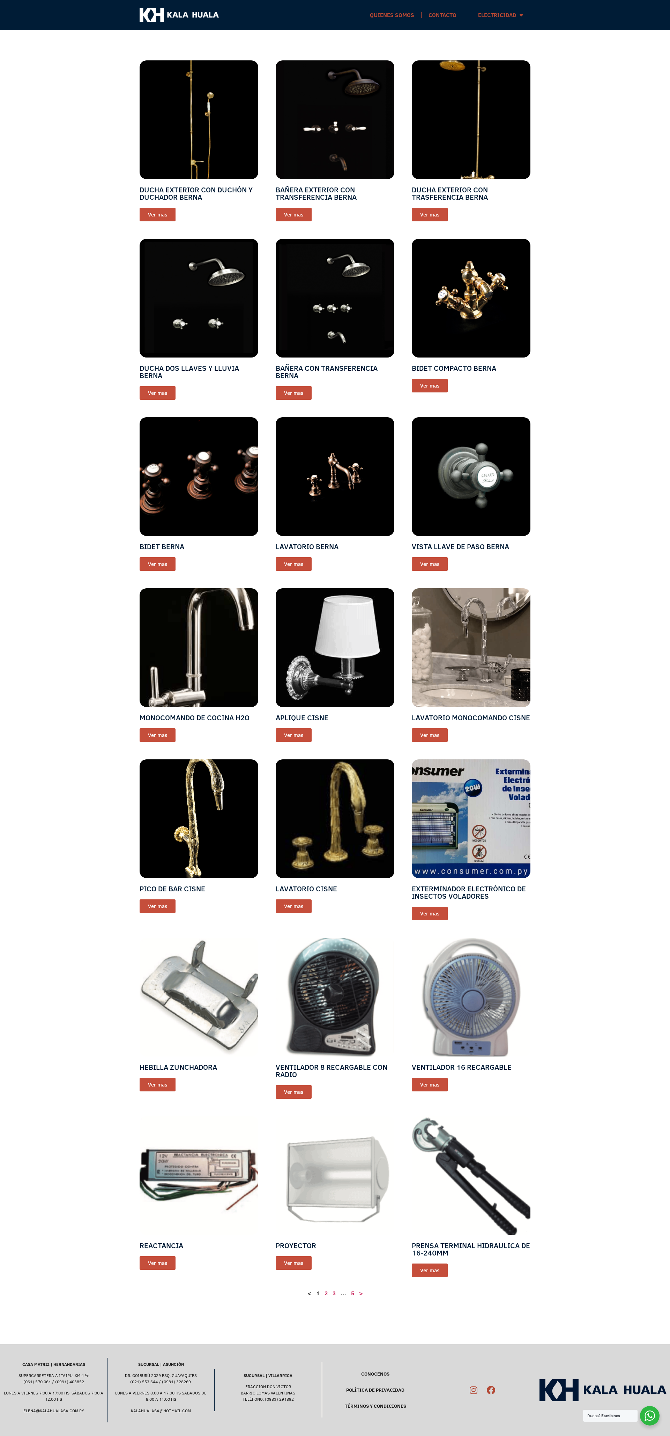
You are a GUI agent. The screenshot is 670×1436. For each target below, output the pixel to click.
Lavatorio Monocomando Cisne (471, 717)
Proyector (296, 1245)
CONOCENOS (375, 1373)
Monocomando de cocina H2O (195, 717)
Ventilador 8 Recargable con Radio (331, 1071)
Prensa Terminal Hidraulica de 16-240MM (471, 1249)
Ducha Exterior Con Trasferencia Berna (450, 193)
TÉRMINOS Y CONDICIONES (375, 1405)
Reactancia (161, 1245)
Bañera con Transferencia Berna (327, 372)
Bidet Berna (162, 546)
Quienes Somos (392, 15)
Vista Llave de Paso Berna (460, 546)
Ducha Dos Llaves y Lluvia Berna (189, 372)
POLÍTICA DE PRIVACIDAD (375, 1389)
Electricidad (497, 15)
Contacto (442, 15)
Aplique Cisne (302, 717)
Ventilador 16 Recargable (462, 1067)
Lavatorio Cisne (306, 888)
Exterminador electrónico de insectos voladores (469, 892)
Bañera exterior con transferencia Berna (316, 193)
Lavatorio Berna (307, 546)
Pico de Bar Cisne (172, 888)
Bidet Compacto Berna (454, 368)
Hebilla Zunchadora (178, 1067)
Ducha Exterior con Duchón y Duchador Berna (196, 193)
